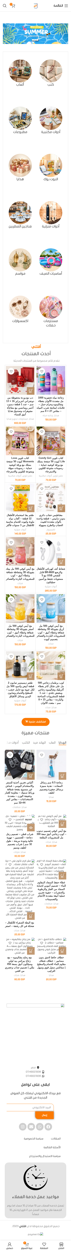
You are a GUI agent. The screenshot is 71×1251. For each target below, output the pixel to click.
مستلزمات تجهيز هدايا (17, 419)
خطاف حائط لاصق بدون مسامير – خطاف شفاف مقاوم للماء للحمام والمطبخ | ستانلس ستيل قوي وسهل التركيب (51, 964)
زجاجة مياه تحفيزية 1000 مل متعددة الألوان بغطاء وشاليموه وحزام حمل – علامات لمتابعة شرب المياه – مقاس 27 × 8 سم (51, 404)
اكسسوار (51, 530)
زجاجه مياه (48, 415)
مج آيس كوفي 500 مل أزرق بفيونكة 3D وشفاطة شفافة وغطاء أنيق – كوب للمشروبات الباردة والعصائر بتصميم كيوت (51, 633)
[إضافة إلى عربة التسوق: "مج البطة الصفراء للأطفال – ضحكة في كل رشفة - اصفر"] (31, 916)
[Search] (5, 6)
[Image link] (35, 1032)
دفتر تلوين (58, 476)
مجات (20, 583)
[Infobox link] (50, 73)
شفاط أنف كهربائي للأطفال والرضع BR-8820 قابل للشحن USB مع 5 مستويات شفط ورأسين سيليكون (51, 576)
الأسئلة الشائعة (52, 1147)
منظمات (16, 807)
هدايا (56, 415)
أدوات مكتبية (45, 476)
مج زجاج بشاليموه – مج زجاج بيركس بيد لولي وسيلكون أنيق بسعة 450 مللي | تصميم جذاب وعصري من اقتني (19, 964)
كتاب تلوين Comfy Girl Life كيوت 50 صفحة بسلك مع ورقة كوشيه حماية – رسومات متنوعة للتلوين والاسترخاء (51, 465)
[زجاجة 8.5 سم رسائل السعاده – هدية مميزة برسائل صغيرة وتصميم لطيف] (51, 765)
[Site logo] (35, 5)
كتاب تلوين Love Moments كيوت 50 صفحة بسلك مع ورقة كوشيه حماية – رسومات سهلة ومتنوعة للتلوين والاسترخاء (20, 465)
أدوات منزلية (20, 530)
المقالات (56, 1138)
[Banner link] (35, 33)
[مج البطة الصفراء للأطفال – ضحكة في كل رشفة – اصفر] (20, 889)
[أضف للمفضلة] (41, 371)
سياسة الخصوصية (33, 1138)
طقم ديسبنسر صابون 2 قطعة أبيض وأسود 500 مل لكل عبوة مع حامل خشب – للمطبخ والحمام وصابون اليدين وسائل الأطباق (20, 690)
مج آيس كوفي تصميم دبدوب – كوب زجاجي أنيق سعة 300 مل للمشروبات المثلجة (51, 834)
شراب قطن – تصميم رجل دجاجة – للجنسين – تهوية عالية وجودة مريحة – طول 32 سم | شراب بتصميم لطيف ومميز (19, 841)
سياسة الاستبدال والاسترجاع (45, 1156)
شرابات (16, 852)
